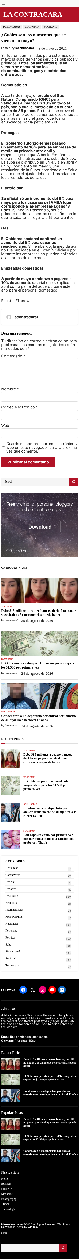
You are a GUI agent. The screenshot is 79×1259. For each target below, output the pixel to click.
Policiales (11, 930)
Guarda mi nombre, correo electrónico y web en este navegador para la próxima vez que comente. (42, 447)
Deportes (10, 888)
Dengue (10, 881)
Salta (8, 944)
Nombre (10, 389)
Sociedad (51, 26)
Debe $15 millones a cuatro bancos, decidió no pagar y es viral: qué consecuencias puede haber (38, 612)
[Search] (73, 482)
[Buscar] (63, 1248)
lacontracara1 (24, 48)
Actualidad (11, 868)
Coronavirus (12, 874)
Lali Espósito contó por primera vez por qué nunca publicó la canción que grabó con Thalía (48, 838)
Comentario (13, 356)
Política (10, 937)
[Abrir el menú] (3, 3)
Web (5, 425)
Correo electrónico (19, 407)
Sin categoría (13, 951)
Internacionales (14, 909)
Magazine (7, 1193)
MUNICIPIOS (14, 916)
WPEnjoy (33, 1226)
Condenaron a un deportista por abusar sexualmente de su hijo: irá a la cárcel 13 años (39, 718)
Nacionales (8, 712)
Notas (4, 1232)
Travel (5, 1204)
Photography (8, 1199)
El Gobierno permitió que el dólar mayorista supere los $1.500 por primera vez (38, 665)
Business (6, 1183)
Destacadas (11, 26)
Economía (32, 26)
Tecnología (12, 965)
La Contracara (32, 14)
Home (4, 1178)
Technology (8, 1209)
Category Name (14, 567)
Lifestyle (6, 1188)
